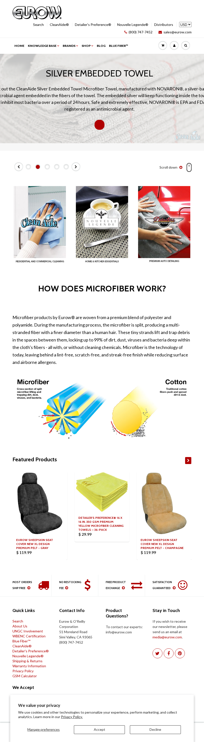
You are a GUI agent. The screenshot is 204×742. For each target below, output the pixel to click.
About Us (19, 626)
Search (38, 25)
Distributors (163, 25)
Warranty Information (29, 666)
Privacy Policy (23, 671)
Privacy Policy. (72, 717)
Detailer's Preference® (93, 25)
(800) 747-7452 (141, 32)
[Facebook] (169, 653)
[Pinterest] (180, 653)
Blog (101, 46)
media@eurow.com (167, 637)
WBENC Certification (29, 636)
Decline (155, 729)
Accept (99, 729)
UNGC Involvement (27, 631)
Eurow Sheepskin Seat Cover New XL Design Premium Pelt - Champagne (162, 544)
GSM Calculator (24, 676)
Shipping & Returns (27, 661)
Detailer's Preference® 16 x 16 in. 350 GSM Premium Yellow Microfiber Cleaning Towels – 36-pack (101, 524)
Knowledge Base (42, 46)
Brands (69, 46)
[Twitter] (157, 653)
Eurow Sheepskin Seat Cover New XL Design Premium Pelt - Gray (34, 544)
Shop (86, 46)
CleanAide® (59, 25)
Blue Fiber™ (118, 46)
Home (19, 46)
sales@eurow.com (177, 32)
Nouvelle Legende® (132, 25)
